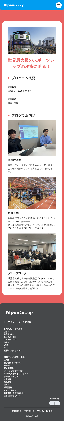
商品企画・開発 (10, 337)
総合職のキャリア (11, 377)
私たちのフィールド (13, 328)
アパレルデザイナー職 (13, 371)
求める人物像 (9, 390)
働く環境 (7, 382)
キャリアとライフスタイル (16, 373)
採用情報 (8, 387)
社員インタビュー (12, 350)
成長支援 (7, 379)
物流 (5, 342)
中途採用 (28, 411)
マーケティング (10, 340)
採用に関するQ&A (11, 396)
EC (5, 348)
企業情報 (15, 411)
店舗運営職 (8, 368)
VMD (6, 345)
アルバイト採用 (43, 411)
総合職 (6, 360)
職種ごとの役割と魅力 (14, 357)
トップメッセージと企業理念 (17, 322)
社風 (5, 385)
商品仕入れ (8, 334)
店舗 (5, 332)
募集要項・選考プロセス (14, 393)
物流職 (6, 365)
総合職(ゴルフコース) (12, 363)
